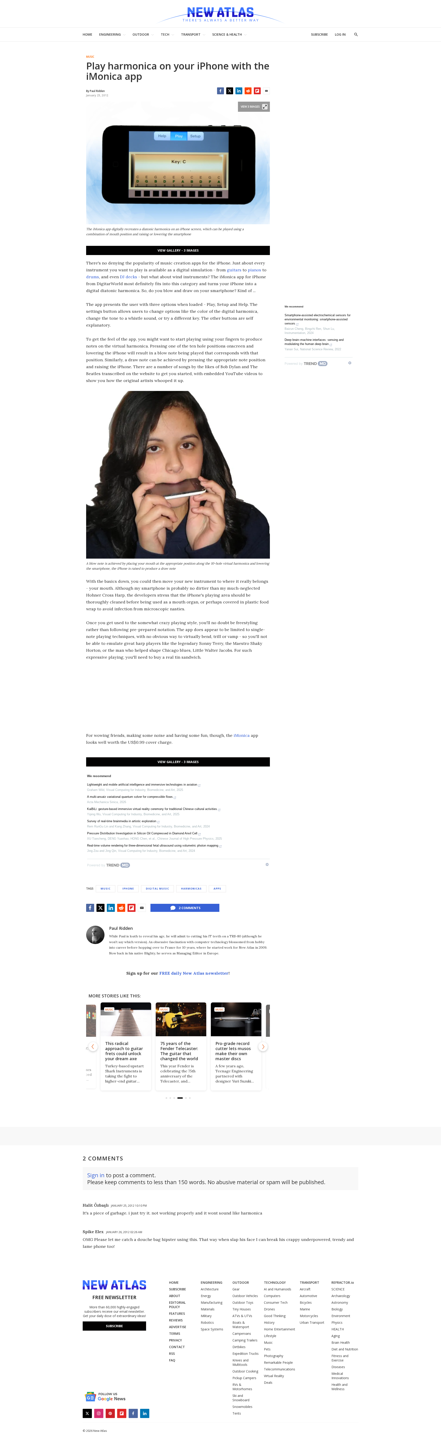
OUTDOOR (141, 34)
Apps (217, 888)
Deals (268, 1382)
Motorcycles (309, 1316)
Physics (336, 1322)
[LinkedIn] (238, 90)
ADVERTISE (177, 1327)
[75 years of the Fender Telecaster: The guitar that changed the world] (178, 1019)
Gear (236, 1289)
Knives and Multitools (240, 1362)
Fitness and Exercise (339, 1358)
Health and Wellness (339, 1386)
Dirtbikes (239, 1347)
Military (206, 1316)
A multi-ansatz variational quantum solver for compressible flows (130, 796)
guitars (234, 270)
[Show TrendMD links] (267, 864)
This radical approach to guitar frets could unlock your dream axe (121, 1051)
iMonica (242, 735)
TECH (165, 34)
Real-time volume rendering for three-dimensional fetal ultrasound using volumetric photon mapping (152, 845)
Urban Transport (312, 1322)
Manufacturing (211, 1302)
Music (90, 56)
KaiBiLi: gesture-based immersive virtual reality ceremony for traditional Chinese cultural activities (152, 809)
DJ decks (128, 276)
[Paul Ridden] (95, 935)
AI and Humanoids (277, 1289)
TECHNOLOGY (275, 1282)
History (269, 1322)
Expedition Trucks (245, 1353)
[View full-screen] (265, 106)
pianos (254, 270)
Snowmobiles (242, 1406)
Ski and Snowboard (240, 1397)
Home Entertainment (279, 1329)
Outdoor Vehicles (245, 1296)
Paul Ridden (121, 928)
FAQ (172, 1360)
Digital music (157, 888)
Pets (267, 1349)
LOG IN (340, 34)
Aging (335, 1336)
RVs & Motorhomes (242, 1386)
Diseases (338, 1367)
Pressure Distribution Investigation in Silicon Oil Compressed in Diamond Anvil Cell (142, 833)
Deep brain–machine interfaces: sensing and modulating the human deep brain (314, 342)
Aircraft (305, 1289)
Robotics (207, 1322)
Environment (340, 1316)
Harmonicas (191, 888)
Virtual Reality (274, 1376)
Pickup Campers (244, 1378)
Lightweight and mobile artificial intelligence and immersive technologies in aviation (142, 784)
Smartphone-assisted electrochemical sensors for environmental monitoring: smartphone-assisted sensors (318, 319)
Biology (337, 1309)
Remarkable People (278, 1362)
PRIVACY (175, 1340)
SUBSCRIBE (319, 34)
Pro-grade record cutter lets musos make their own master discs (230, 1051)
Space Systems (212, 1329)
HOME (87, 34)
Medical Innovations (340, 1375)
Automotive (308, 1296)
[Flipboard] (257, 90)
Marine (305, 1309)
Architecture (210, 1289)
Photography (273, 1356)
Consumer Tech (276, 1302)
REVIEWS (176, 1320)
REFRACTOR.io (342, 1282)
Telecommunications (279, 1369)
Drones (269, 1309)
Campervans (241, 1333)
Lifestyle (270, 1336)
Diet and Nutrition (344, 1349)
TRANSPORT (191, 34)
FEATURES (177, 1313)
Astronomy (339, 1302)
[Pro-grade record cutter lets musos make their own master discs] (233, 1019)
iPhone (128, 888)
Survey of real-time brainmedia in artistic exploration (121, 821)
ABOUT (174, 1296)
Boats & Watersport (240, 1324)
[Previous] (93, 1046)
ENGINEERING (110, 34)
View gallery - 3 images (178, 250)
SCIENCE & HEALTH (227, 34)
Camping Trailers (244, 1340)
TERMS (174, 1333)
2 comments (190, 908)
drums (92, 276)
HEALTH (337, 1329)
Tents (236, 1413)
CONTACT (177, 1347)
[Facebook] (220, 90)
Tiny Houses (241, 1309)
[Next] (263, 1046)
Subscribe (114, 1326)
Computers (272, 1296)
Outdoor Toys (242, 1302)
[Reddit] (248, 90)
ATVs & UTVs (242, 1316)
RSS (172, 1353)
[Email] (266, 90)
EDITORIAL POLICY (177, 1304)
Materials (208, 1309)
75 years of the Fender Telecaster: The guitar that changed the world (176, 1051)
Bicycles (306, 1302)
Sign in (96, 1175)
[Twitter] (229, 90)
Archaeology (340, 1296)
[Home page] (220, 14)
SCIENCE (338, 1289)
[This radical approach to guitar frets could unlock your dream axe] (123, 1019)
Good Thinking (275, 1316)
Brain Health (340, 1342)
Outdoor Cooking (245, 1371)
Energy (206, 1296)
